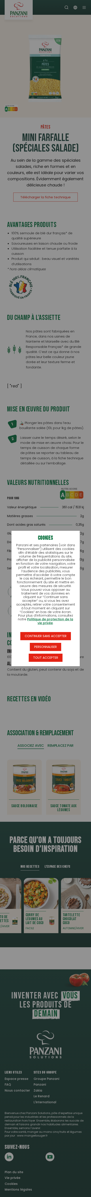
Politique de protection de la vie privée (50, 621)
